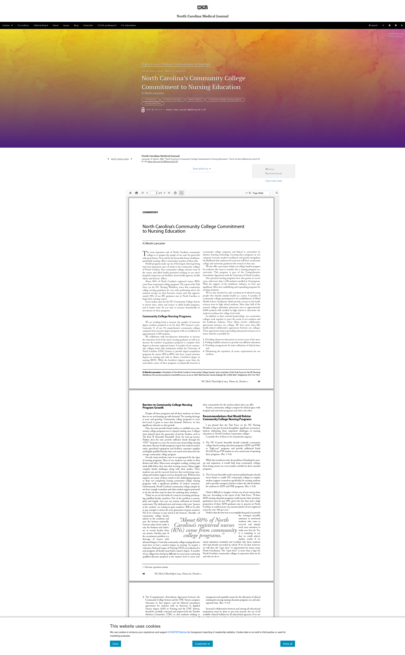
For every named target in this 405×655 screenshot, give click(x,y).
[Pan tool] (175, 192)
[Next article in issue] (131, 158)
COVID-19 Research (107, 25)
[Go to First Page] (143, 193)
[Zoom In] (250, 193)
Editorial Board (41, 25)
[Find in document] (277, 192)
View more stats (273, 180)
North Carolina (195, 100)
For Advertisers (128, 25)
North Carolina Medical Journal (161, 156)
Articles (6, 25)
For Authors (23, 25)
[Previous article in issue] (108, 158)
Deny (116, 644)
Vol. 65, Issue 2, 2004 (152, 71)
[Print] (136, 192)
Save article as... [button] (202, 168)
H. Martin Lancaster (153, 93)
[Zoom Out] (247, 193)
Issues (66, 25)
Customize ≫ (204, 644)
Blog (76, 25)
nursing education (153, 103)
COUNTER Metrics (177, 632)
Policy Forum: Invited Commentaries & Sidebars (176, 64)
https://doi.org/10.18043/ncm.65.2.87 (186, 110)
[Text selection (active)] (181, 192)
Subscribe (88, 25)
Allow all (289, 644)
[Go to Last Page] (169, 193)
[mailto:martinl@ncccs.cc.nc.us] (181, 374)
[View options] (130, 193)
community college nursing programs (225, 100)
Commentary (150, 100)
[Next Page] (164, 193)
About (56, 25)
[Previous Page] (147, 193)
